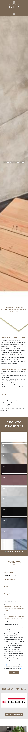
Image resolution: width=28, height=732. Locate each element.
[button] (5, 551)
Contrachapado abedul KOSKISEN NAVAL (13, 309)
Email (5, 586)
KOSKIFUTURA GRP (13, 311)
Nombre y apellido (9, 579)
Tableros (19, 307)
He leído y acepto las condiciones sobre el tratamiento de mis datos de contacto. (14, 608)
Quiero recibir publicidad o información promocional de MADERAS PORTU (14, 617)
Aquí (21, 668)
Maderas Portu (9, 307)
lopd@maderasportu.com (10, 665)
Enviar (14, 672)
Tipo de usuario (8, 572)
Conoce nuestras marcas (14, 715)
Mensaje (6, 594)
